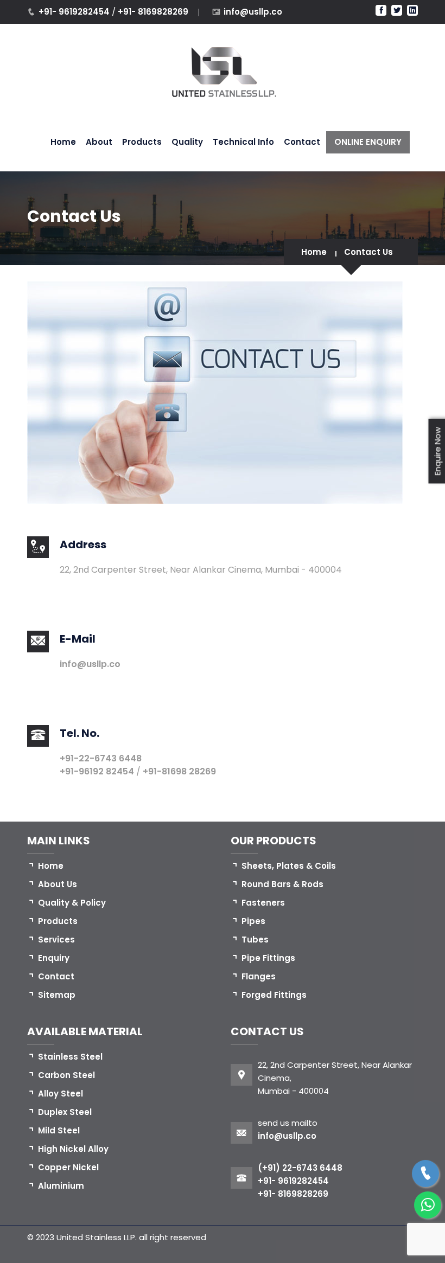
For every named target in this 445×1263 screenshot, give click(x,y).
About (99, 142)
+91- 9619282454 (75, 11)
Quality (187, 142)
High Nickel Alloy (73, 1149)
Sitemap (56, 995)
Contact (302, 142)
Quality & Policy (72, 902)
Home (63, 142)
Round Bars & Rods (282, 884)
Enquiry (53, 958)
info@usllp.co (253, 11)
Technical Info (243, 142)
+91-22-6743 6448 (101, 758)
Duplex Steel (65, 1112)
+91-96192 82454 (98, 771)
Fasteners (263, 902)
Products (142, 142)
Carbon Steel (66, 1075)
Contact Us (368, 252)
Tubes (255, 939)
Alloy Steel (60, 1093)
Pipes (253, 921)
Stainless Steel (70, 1056)
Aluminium (61, 1185)
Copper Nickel (68, 1167)
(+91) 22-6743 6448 (300, 1168)
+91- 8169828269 (153, 11)
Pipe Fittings (268, 958)
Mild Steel (59, 1130)
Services (56, 939)
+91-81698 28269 (179, 771)
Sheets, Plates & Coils (288, 865)
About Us (57, 884)
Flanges (258, 976)
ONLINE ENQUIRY (368, 142)
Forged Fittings (274, 995)
